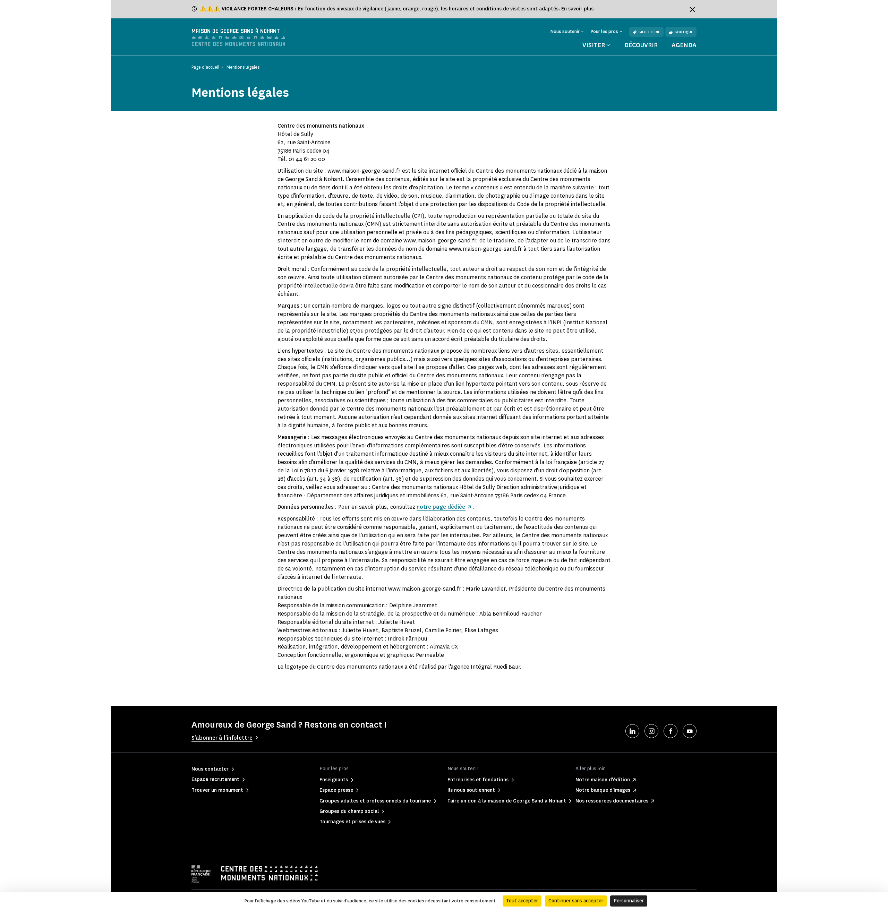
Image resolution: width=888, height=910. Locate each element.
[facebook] (670, 731)
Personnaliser (629, 901)
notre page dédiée (441, 506)
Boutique (684, 32)
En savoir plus (577, 9)
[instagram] (651, 731)
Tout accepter (522, 901)
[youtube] (690, 731)
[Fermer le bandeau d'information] (692, 9)
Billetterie (649, 32)
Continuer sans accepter (575, 901)
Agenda (684, 45)
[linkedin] (632, 731)
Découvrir (641, 45)
